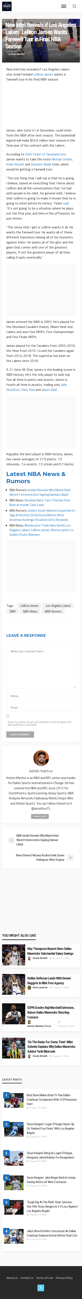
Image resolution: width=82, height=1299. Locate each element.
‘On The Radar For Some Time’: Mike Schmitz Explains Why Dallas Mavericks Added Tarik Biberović (51, 1047)
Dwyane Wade (41, 164)
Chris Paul (28, 389)
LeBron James (43, 74)
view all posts (40, 816)
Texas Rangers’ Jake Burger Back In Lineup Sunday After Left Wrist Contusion (51, 1180)
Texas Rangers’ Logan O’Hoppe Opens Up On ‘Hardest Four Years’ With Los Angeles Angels (50, 1128)
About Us (12, 1278)
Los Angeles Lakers (58, 605)
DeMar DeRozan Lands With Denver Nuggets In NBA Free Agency (49, 980)
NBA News (30, 611)
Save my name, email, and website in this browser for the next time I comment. (40, 723)
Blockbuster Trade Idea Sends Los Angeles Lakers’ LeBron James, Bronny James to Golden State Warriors (41, 530)
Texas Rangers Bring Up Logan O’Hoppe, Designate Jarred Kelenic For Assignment (50, 1155)
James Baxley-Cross (39, 1026)
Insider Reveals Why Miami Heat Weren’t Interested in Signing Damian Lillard (40, 492)
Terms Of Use (44, 1278)
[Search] (74, 6)
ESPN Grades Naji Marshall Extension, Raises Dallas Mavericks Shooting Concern (50, 1012)
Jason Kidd (49, 389)
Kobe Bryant (15, 164)
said (66, 203)
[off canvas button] (63, 6)
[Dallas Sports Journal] (7, 6)
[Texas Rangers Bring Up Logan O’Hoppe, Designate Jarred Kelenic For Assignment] (14, 1158)
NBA (12, 611)
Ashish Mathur (16, 54)
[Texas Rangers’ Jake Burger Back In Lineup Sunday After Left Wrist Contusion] (14, 1182)
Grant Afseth (40, 958)
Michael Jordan (62, 159)
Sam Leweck (40, 987)
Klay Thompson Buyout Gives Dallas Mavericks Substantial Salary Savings (50, 951)
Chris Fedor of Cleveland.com (45, 154)
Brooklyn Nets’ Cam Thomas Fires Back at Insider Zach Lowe (39, 502)
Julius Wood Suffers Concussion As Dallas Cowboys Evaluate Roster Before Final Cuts (52, 1233)
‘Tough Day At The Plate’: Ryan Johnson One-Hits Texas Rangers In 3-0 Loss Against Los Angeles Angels (52, 1206)
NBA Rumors (52, 611)
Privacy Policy (64, 1278)
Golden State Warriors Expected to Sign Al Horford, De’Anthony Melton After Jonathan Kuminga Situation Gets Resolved (42, 515)
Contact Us (27, 1278)
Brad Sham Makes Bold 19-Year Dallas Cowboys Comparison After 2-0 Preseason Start (52, 1099)
